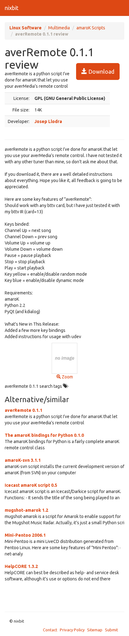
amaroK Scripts (90, 27)
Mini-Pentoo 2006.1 (25, 535)
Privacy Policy (72, 630)
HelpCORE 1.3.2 (21, 566)
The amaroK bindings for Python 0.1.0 (44, 435)
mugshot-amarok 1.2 (26, 510)
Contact (50, 630)
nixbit (11, 8)
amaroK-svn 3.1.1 (23, 460)
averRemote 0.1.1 (23, 410)
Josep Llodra (48, 121)
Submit (111, 630)
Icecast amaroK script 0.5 (31, 485)
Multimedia (59, 27)
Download (100, 71)
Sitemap (94, 630)
